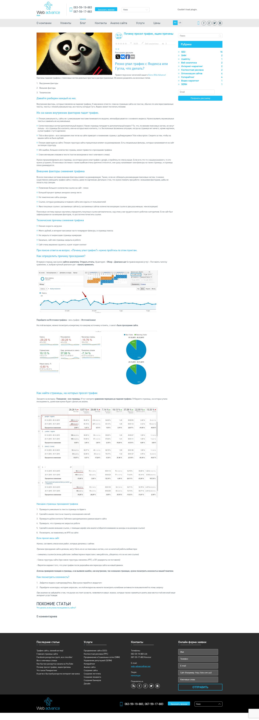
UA (180, 22)
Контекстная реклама (201, 69)
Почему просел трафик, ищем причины (54, 667)
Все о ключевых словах (47, 660)
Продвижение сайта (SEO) (95, 650)
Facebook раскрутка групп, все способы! (54, 657)
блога (150, 75)
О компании (44, 23)
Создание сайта (91, 670)
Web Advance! (160, 75)
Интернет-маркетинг (201, 66)
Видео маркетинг (201, 80)
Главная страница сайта (47, 654)
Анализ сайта (118, 23)
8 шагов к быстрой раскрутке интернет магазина (58, 673)
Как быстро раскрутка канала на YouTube (55, 664)
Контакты (101, 23)
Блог (83, 23)
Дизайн (87, 683)
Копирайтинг (201, 77)
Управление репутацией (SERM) (98, 660)
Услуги (140, 23)
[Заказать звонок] (198, 23)
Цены (156, 23)
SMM (201, 55)
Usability (201, 59)
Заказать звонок (106, 9)
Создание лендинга (92, 677)
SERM (201, 84)
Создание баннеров (92, 680)
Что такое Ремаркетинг (47, 670)
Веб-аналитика (201, 62)
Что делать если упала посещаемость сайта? (56, 607)
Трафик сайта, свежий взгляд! (50, 650)
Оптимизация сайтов (201, 73)
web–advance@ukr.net (140, 666)
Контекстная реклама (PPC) (96, 654)
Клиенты (65, 23)
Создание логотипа (92, 673)
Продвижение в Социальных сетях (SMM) (102, 657)
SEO (201, 51)
